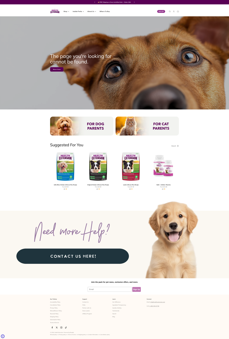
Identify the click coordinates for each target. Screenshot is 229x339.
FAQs (83, 305)
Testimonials (115, 310)
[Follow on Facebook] (52, 327)
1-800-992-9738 (154, 306)
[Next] (134, 2)
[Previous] (94, 2)
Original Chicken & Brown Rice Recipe (98, 184)
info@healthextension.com (157, 302)
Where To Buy (105, 11)
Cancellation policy (105, 334)
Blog (113, 316)
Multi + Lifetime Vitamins (164, 184)
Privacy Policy (54, 308)
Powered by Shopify (69, 332)
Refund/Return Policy (56, 310)
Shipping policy (82, 334)
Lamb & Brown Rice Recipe (131, 184)
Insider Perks (77, 11)
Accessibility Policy (55, 302)
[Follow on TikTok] (66, 327)
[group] (114, 237)
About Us (90, 11)
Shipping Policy (54, 316)
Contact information (93, 334)
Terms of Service (54, 322)
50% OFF (161, 11)
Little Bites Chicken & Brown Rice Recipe (65, 184)
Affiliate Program (87, 313)
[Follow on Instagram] (61, 327)
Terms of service (72, 334)
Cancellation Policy (55, 305)
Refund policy (53, 334)
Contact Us (85, 302)
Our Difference (116, 302)
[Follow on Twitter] (57, 327)
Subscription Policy (55, 319)
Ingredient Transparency (119, 305)
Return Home (57, 69)
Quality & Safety (116, 308)
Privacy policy (62, 334)
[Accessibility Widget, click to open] (3, 336)
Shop (65, 11)
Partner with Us (86, 308)
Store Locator (86, 310)
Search (114, 313)
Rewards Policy (54, 313)
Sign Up (136, 289)
